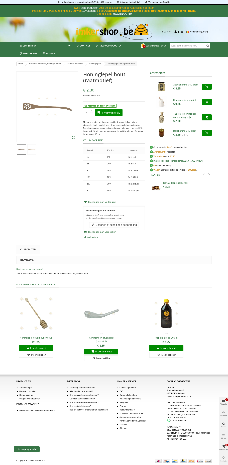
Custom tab (28, 249)
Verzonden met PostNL (159, 2)
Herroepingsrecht (27, 449)
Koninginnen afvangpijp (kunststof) (101, 339)
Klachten (124, 424)
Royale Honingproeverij (175, 182)
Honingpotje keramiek (184, 100)
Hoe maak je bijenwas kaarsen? (84, 395)
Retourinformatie (127, 410)
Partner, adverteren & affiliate (133, 421)
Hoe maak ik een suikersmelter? (84, 402)
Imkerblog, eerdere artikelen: (82, 388)
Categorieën (29, 45)
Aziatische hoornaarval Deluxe (123, 10)
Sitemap (123, 428)
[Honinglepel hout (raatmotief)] (73, 137)
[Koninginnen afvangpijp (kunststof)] (101, 313)
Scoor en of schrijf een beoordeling (116, 224)
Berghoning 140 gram (184, 130)
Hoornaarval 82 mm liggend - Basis (173, 10)
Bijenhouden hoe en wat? (81, 391)
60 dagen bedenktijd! (130, 2)
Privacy (123, 406)
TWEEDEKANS (30, 53)
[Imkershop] (114, 31)
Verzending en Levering (130, 399)
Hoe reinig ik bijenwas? (80, 406)
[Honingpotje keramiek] (161, 102)
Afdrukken (92, 237)
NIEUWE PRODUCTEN (110, 45)
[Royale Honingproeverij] (156, 188)
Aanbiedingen (25, 388)
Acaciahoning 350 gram (185, 84)
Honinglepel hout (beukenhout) (36, 337)
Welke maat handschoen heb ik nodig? (37, 410)
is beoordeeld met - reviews (178, 161)
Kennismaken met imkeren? (82, 399)
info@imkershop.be (182, 396)
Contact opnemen (128, 388)
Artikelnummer (89, 96)
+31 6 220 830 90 (178, 417)
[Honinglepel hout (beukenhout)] (36, 313)
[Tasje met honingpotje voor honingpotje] (161, 117)
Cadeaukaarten (26, 395)
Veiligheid (124, 402)
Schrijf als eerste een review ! (29, 269)
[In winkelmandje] (207, 87)
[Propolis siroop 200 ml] (166, 313)
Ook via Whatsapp (178, 420)
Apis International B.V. (176, 439)
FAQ (121, 391)
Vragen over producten (29, 399)
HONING (50, 53)
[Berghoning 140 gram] (161, 133)
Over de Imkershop (128, 395)
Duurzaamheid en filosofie (131, 413)
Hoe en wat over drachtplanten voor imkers (88, 410)
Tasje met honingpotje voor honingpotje (184, 115)
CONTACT (85, 45)
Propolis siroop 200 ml (166, 337)
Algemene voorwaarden (130, 417)
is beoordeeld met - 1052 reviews (87, 2)
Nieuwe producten (27, 391)
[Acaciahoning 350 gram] (161, 86)
